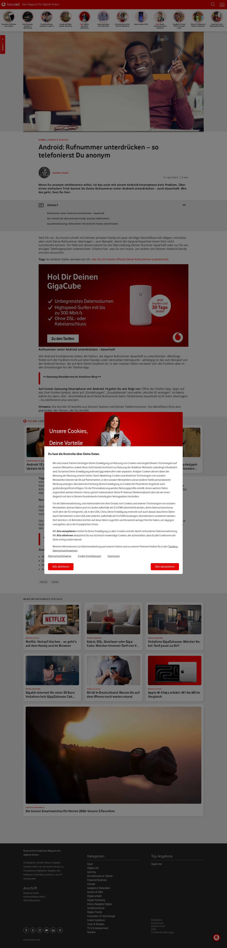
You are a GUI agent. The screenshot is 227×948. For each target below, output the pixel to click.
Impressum (114, 556)
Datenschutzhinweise (59, 556)
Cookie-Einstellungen (89, 556)
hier (102, 471)
